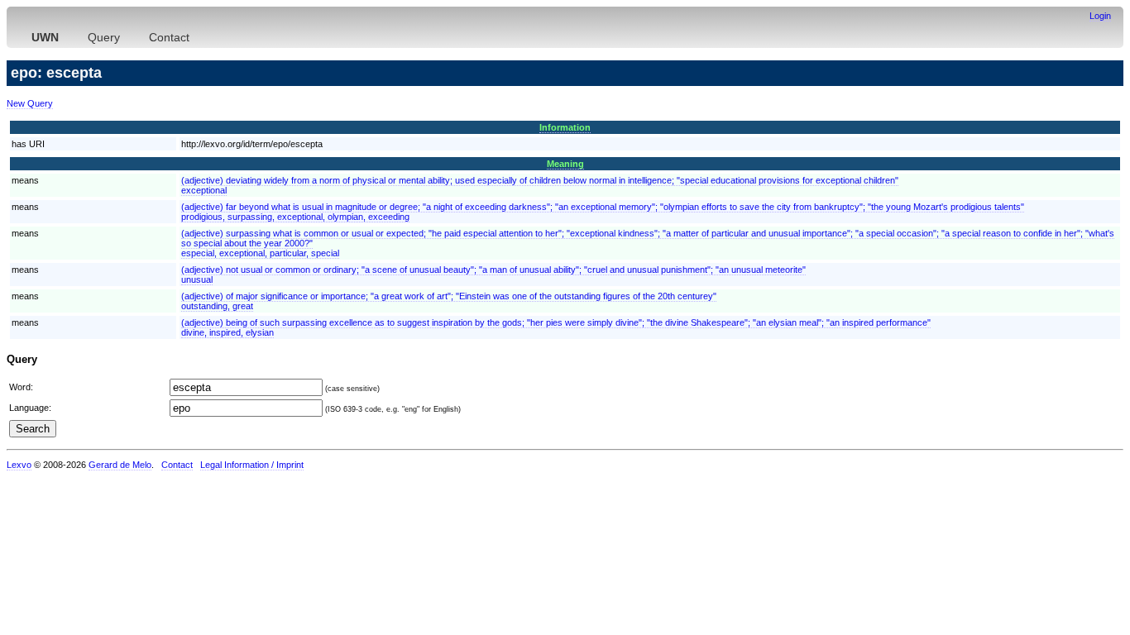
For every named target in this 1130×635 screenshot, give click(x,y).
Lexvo (19, 465)
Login (1100, 16)
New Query (30, 103)
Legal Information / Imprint (252, 465)
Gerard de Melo (120, 465)
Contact (169, 37)
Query (104, 37)
